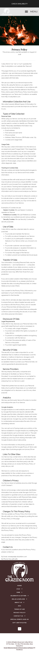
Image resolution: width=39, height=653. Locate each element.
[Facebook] (17, 637)
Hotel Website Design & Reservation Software (18, 648)
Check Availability (20, 4)
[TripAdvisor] (21, 637)
